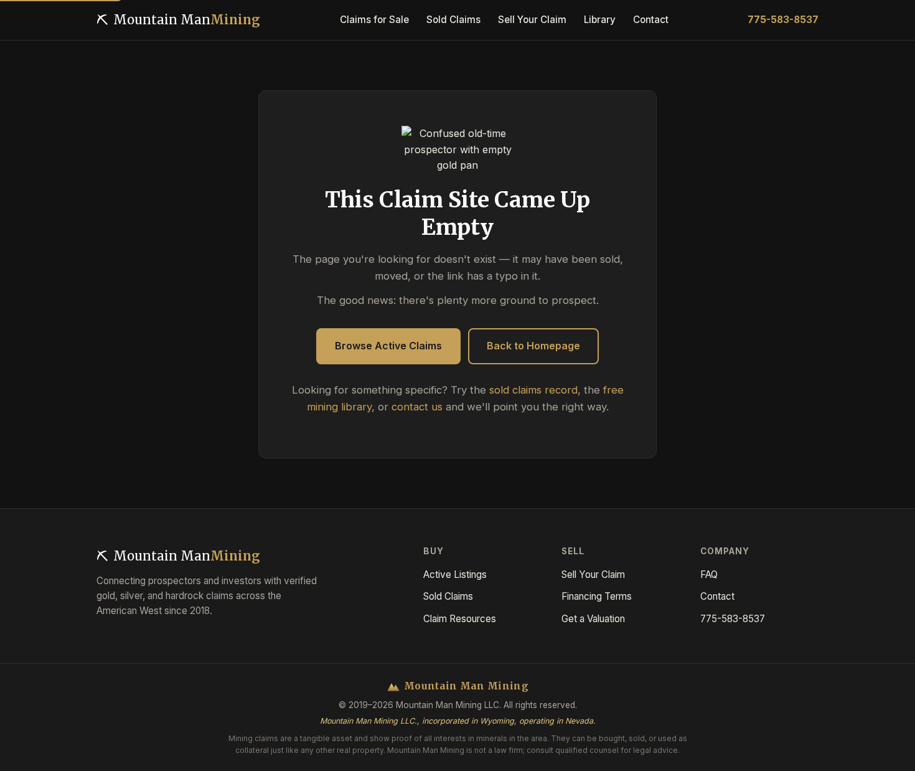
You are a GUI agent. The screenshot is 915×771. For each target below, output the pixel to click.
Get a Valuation (593, 619)
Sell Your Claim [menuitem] (532, 20)
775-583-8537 (783, 20)
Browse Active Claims (388, 345)
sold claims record (533, 390)
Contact (717, 596)
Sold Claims (448, 596)
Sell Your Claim (593, 574)
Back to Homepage (533, 345)
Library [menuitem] (600, 20)
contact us (417, 406)
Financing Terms (596, 596)
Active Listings (455, 574)
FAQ (709, 574)
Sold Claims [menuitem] (453, 20)
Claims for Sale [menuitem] (374, 20)
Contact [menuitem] (651, 20)
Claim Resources (459, 619)
